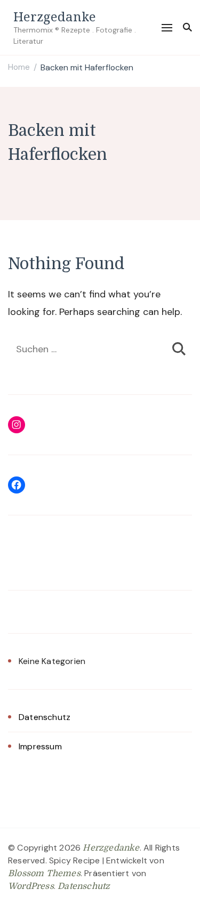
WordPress (31, 886)
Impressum (40, 746)
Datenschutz (44, 717)
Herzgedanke (54, 16)
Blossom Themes (44, 873)
